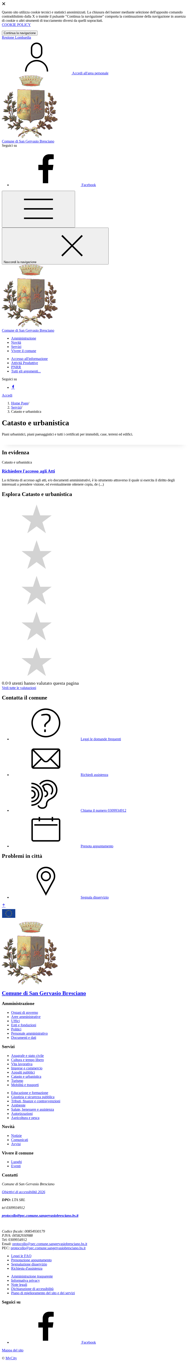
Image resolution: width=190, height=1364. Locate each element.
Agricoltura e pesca (25, 1118)
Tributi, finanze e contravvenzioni (35, 1101)
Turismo (17, 1081)
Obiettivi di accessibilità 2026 (23, 1192)
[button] (23, 338)
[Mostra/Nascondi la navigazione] (38, 209)
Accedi (7, 395)
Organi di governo (24, 1012)
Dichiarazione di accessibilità (32, 1289)
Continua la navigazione (20, 33)
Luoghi (16, 1162)
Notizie (16, 1136)
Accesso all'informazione (29, 359)
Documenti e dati (23, 1038)
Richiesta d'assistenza (26, 1268)
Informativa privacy (25, 1280)
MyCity (11, 1358)
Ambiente (18, 1105)
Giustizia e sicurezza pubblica (32, 1097)
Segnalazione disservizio (29, 1264)
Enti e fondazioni (23, 1025)
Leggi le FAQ (21, 1256)
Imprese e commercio (26, 1068)
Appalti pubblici (23, 1072)
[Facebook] (13, 387)
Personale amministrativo (29, 1033)
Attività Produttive (24, 363)
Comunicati (19, 1140)
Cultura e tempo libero (27, 1060)
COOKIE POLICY (16, 25)
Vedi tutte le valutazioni (19, 688)
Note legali (19, 1285)
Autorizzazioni (22, 1114)
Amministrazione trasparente (32, 1276)
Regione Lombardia (16, 37)
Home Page (19, 403)
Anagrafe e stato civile (27, 1056)
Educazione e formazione (29, 1093)
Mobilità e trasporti (25, 1085)
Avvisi (16, 1144)
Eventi (16, 1166)
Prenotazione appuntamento (31, 1260)
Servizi (16, 407)
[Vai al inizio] (4, 906)
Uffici (15, 1021)
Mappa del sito (12, 1350)
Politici (16, 1029)
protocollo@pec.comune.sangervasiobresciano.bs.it (40, 1216)
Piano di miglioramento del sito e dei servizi (43, 1293)
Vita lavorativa (21, 1064)
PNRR (16, 367)
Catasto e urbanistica (26, 1076)
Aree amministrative (26, 1017)
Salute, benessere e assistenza (32, 1109)
